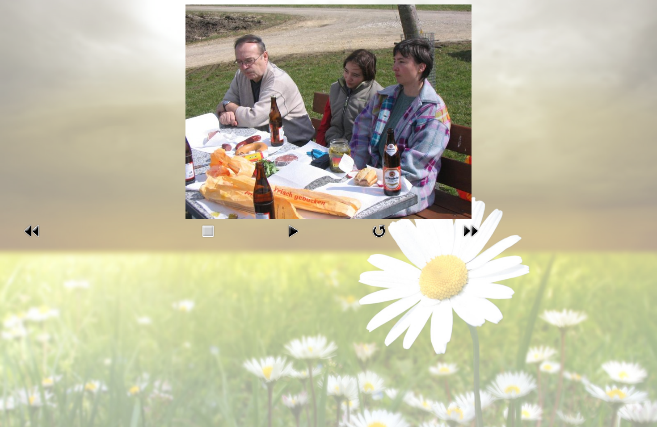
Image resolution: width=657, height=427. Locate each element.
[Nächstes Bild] (470, 237)
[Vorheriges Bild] (32, 237)
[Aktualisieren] (379, 237)
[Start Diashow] (293, 237)
